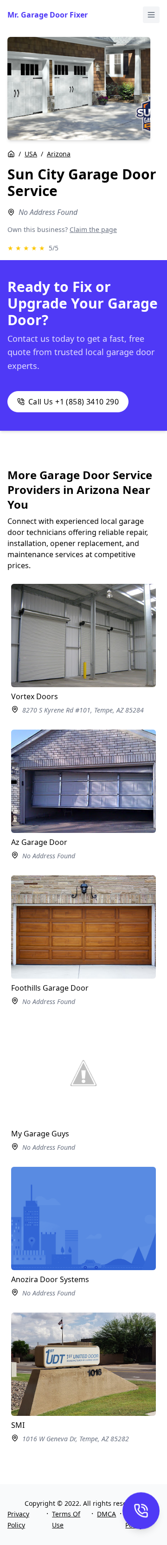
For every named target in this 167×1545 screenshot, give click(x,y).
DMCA (106, 1513)
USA (31, 153)
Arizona (59, 153)
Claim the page (93, 229)
